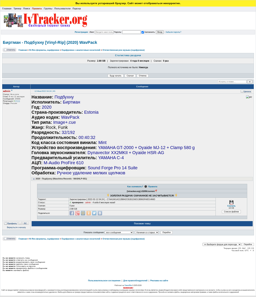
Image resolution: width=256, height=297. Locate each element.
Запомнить (149, 32)
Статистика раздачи (128, 55)
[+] (16, 101)
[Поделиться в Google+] (77, 213)
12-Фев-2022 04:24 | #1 (44, 91)
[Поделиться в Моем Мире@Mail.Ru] (83, 213)
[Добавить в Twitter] (94, 213)
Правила (152, 186)
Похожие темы (142, 223)
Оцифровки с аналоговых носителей (80, 50)
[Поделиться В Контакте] (100, 213)
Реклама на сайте (159, 280)
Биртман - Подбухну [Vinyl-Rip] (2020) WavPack (50, 42)
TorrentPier (128, 285)
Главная (23, 50)
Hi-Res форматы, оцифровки (44, 50)
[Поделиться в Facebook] (72, 213)
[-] (19, 101)
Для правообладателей (135, 280)
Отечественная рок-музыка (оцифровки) (124, 50)
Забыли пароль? (173, 32)
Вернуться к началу (16, 227)
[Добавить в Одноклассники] (88, 213)
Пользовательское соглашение (104, 280)
